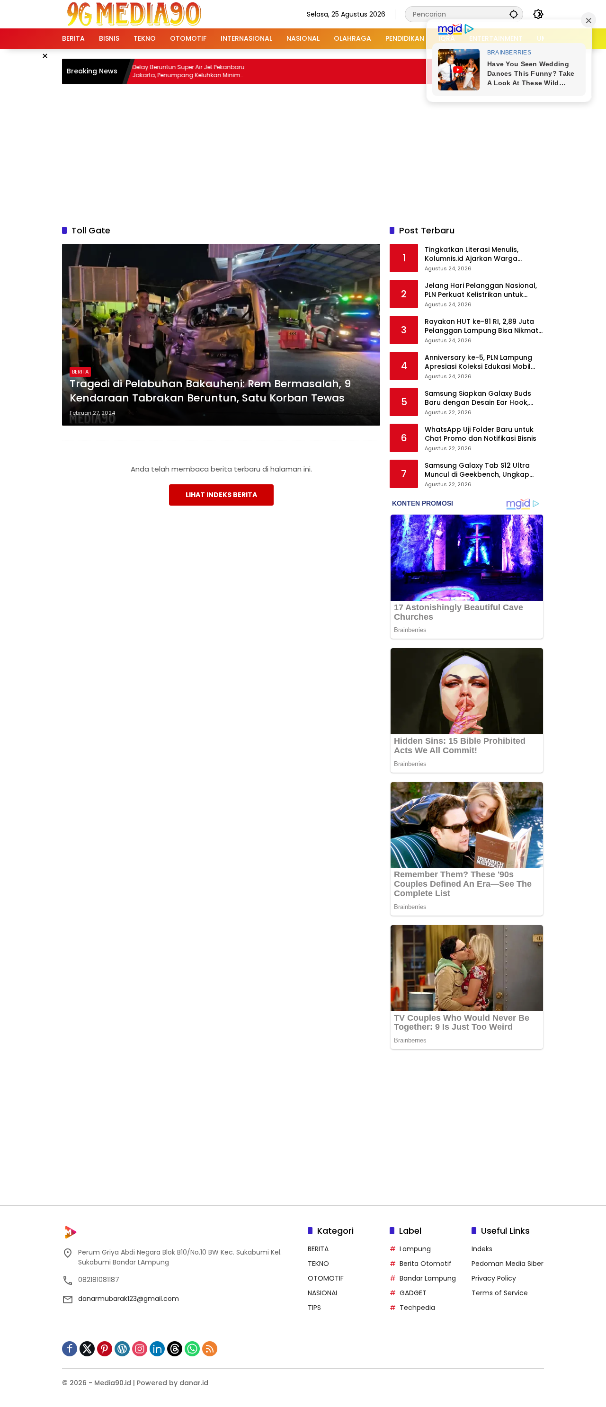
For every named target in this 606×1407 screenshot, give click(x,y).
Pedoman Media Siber (508, 1263)
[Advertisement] (303, 153)
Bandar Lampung (428, 1278)
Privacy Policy (494, 1278)
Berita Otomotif (426, 1263)
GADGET (413, 1293)
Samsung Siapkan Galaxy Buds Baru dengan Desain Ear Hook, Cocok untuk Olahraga (478, 398)
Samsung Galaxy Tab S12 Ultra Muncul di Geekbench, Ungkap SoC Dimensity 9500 (477, 470)
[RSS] (209, 1348)
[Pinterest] (104, 1348)
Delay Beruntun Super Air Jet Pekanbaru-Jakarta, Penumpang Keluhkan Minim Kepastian (156, 71)
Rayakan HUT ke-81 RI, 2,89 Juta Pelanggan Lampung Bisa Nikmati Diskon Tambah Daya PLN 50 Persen (482, 326)
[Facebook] (69, 1348)
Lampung (415, 1249)
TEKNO (318, 1263)
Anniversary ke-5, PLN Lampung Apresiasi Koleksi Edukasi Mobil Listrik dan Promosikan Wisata (478, 362)
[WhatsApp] (192, 1348)
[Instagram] (139, 1348)
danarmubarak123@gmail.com (128, 1298)
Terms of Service (500, 1293)
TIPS (314, 1307)
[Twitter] (87, 1348)
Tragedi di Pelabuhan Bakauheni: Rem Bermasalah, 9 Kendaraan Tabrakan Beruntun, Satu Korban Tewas (210, 391)
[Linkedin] (157, 1348)
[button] (513, 14)
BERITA (80, 371)
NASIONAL (323, 1293)
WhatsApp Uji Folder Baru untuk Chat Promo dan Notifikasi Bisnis (480, 434)
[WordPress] (122, 1348)
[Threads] (174, 1348)
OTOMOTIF (326, 1278)
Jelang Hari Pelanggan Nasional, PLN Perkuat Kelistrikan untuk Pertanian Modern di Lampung (481, 290)
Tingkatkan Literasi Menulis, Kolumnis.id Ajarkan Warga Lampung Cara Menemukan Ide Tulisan (479, 254)
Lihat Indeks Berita (221, 494)
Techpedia (417, 1307)
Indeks (482, 1249)
